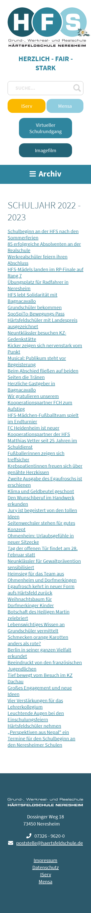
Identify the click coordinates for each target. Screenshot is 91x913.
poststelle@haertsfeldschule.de (49, 843)
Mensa (65, 106)
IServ (26, 106)
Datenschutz (45, 867)
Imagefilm (45, 150)
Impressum (45, 860)
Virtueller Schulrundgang (45, 128)
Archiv (49, 174)
